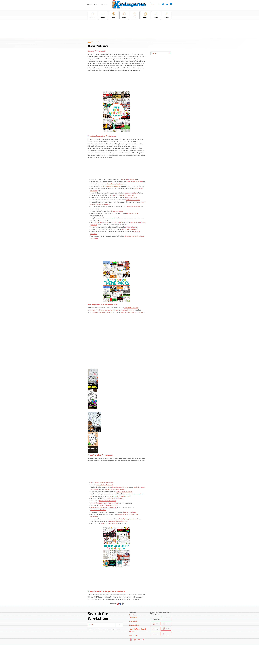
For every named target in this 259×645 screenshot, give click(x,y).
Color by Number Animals (124, 492)
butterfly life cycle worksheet (128, 519)
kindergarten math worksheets (108, 310)
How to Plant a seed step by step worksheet (104, 503)
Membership (104, 4)
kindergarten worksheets (130, 229)
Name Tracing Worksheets (107, 501)
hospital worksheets (118, 222)
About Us (96, 4)
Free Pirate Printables (129, 179)
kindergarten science (127, 310)
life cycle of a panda (132, 213)
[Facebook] (163, 4)
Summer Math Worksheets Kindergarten (103, 508)
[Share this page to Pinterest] (118, 604)
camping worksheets (133, 207)
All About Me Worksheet (98, 510)
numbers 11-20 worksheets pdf (120, 496)
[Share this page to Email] (123, 604)
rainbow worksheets (131, 193)
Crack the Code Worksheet (120, 487)
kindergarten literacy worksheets (102, 312)
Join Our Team (133, 635)
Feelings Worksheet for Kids (108, 505)
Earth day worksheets (133, 200)
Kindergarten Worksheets (109, 523)
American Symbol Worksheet (118, 521)
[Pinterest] (139, 639)
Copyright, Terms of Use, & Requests (137, 630)
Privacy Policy (133, 621)
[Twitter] (167, 4)
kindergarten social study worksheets (132, 312)
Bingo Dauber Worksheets (105, 485)
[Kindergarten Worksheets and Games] (129, 4)
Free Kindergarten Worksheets (135, 616)
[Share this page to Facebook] (120, 604)
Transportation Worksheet (134, 182)
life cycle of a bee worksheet (111, 186)
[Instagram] (171, 4)
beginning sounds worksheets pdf (114, 489)
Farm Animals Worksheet (115, 184)
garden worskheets (131, 198)
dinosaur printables (117, 211)
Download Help (134, 625)
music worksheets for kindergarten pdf (121, 195)
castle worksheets (113, 218)
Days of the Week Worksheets (113, 498)
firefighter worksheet (101, 222)
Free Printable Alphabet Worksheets (102, 483)
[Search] (119, 625)
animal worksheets (131, 227)
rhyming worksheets (129, 512)
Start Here (90, 4)
